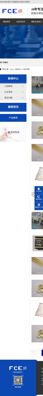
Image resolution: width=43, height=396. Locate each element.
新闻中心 (18, 69)
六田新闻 (8, 86)
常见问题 (26, 69)
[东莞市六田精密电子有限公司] (12, 11)
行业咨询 (8, 92)
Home (12, 69)
